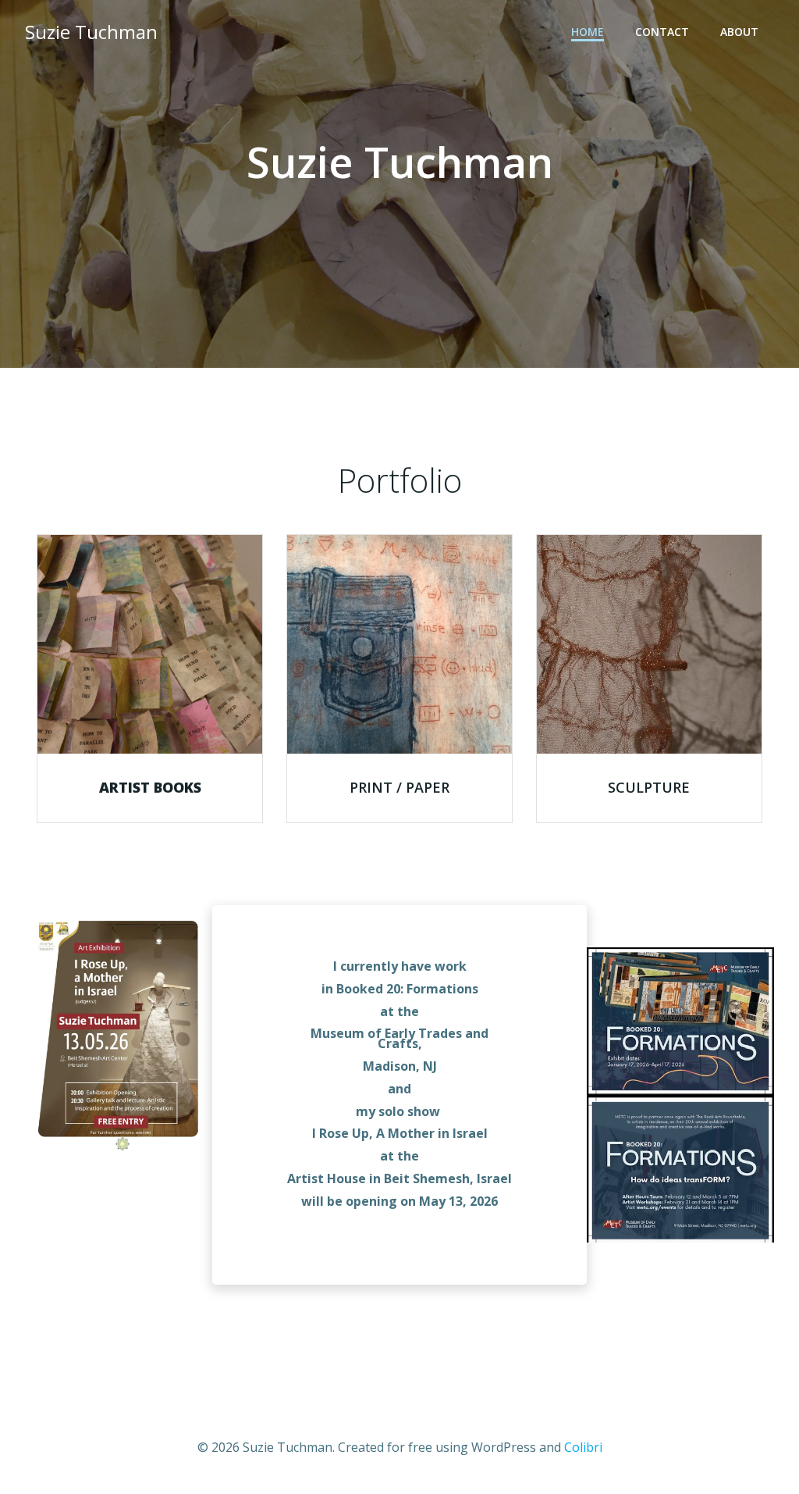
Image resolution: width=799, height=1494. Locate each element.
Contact (662, 31)
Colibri (583, 1447)
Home (587, 31)
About (739, 31)
